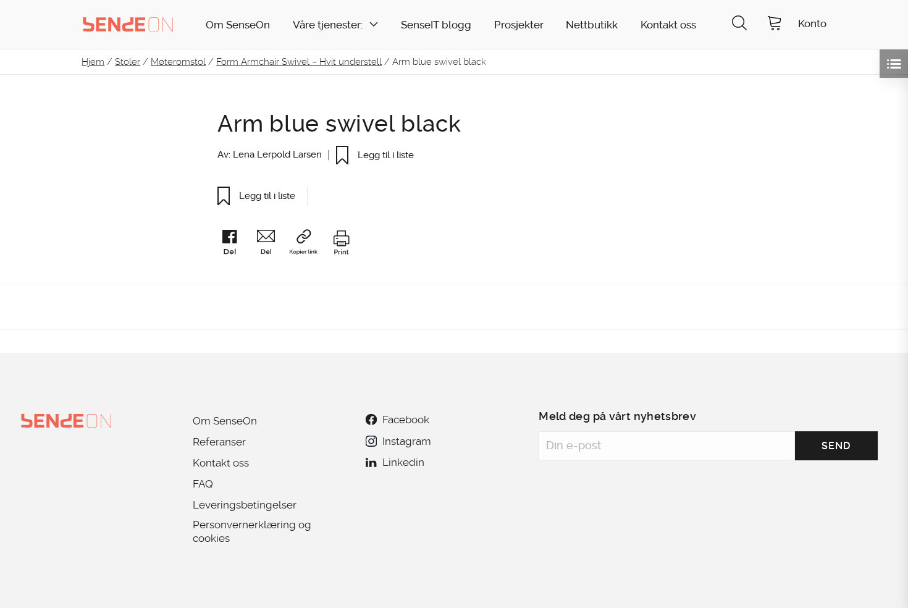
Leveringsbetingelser (244, 505)
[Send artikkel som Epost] (272, 245)
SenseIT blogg (436, 25)
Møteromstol (178, 61)
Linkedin (403, 462)
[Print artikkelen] (341, 245)
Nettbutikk (592, 25)
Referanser (219, 442)
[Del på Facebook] (235, 245)
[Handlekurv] (774, 24)
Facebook (405, 419)
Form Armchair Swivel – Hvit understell (299, 61)
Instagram (406, 441)
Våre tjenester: (328, 25)
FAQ (203, 484)
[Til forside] (128, 24)
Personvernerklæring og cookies (252, 531)
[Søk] (739, 24)
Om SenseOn (238, 25)
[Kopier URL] (309, 244)
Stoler (127, 61)
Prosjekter (519, 25)
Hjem (93, 61)
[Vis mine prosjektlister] (894, 63)
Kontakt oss (668, 25)
